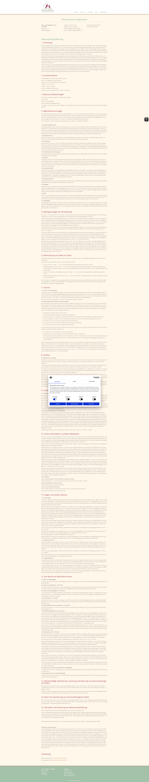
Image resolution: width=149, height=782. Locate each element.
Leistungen (90, 12)
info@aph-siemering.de (71, 773)
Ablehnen (58, 403)
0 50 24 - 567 (69, 770)
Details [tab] (74, 381)
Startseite (70, 780)
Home (76, 12)
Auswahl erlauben (74, 403)
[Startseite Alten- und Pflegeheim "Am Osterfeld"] (49, 7)
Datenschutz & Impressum (77, 780)
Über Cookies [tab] (92, 381)
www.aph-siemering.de (71, 775)
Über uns (82, 12)
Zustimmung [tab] (57, 381)
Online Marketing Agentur (60, 760)
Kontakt (72, 780)
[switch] (68, 399)
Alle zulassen (91, 403)
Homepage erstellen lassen (59, 758)
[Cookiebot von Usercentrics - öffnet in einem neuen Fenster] (94, 377)
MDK (96, 12)
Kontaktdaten (103, 12)
